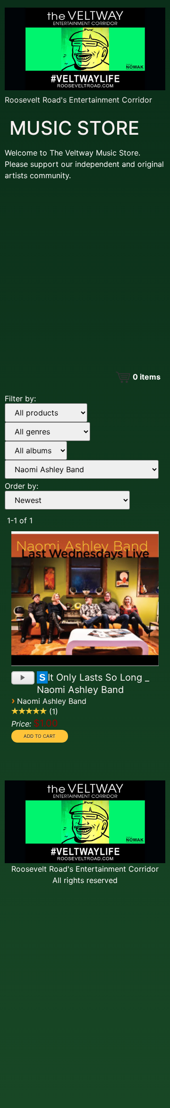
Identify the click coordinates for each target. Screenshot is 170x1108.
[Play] (23, 678)
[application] (22, 675)
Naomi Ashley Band (51, 701)
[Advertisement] (85, 273)
